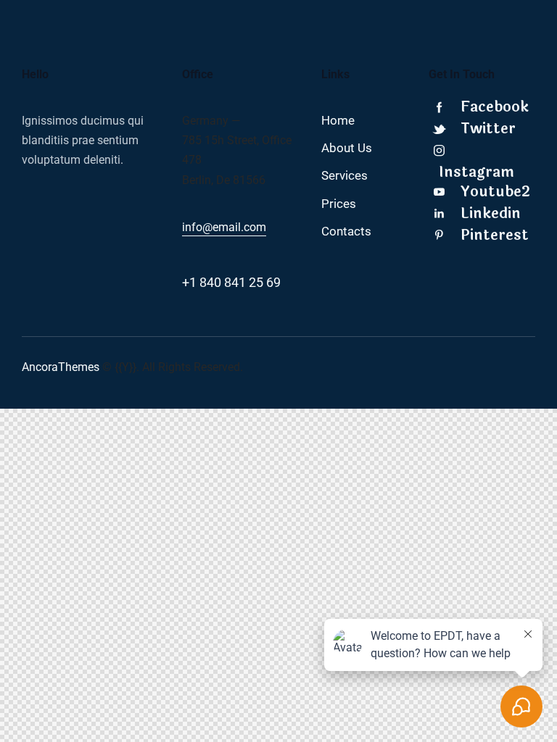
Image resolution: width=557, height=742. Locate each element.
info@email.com (224, 227)
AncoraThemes (60, 367)
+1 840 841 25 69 (231, 282)
